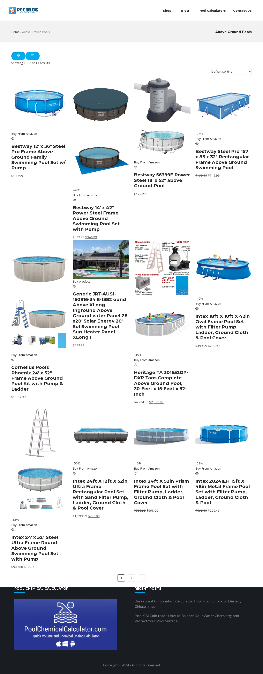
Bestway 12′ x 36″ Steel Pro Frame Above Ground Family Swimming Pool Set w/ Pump (38, 157)
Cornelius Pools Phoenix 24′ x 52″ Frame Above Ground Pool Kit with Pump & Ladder (37, 378)
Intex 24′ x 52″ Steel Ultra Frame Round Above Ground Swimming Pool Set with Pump (34, 548)
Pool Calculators (212, 11)
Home (15, 32)
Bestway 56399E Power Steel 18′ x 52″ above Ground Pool (162, 180)
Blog (185, 11)
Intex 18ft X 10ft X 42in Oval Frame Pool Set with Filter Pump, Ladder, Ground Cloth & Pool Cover (222, 327)
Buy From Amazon (24, 133)
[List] (32, 56)
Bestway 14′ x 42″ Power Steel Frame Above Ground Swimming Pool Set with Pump (96, 218)
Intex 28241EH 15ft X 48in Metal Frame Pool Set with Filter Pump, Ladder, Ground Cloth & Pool (222, 492)
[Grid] (18, 56)
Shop (167, 11)
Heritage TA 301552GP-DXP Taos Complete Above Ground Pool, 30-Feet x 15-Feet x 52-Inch (161, 383)
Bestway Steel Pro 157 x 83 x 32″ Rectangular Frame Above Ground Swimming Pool (222, 159)
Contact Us (242, 11)
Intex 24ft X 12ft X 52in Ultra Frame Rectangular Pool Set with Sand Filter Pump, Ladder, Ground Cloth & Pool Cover (100, 494)
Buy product (81, 281)
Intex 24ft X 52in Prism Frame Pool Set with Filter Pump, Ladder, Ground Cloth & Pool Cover (161, 492)
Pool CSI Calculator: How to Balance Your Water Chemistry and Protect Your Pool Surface (187, 618)
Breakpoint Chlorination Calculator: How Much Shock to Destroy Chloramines (188, 604)
